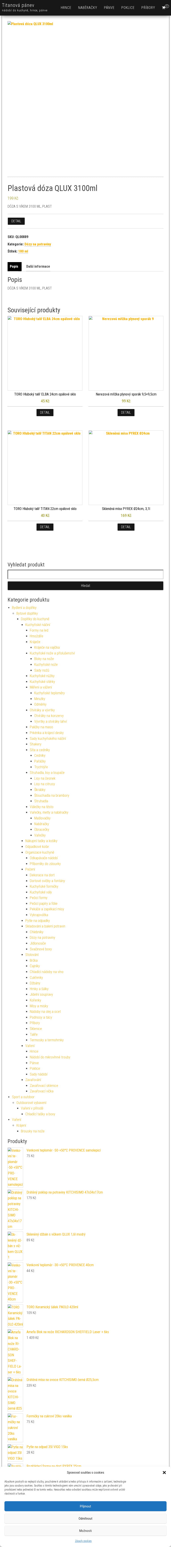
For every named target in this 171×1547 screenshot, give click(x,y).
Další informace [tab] (38, 266)
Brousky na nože (33, 1131)
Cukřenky (36, 977)
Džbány (35, 983)
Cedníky (39, 755)
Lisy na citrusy (44, 784)
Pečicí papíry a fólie (43, 903)
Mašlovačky (42, 818)
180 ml (23, 251)
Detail (16, 221)
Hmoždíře (36, 636)
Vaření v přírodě (32, 1108)
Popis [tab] (14, 266)
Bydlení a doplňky (24, 608)
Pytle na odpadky (37, 921)
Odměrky (40, 704)
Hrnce (66, 8)
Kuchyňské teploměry (49, 693)
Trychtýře (41, 767)
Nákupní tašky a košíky (41, 841)
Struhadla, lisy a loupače (47, 772)
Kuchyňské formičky (44, 886)
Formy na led (39, 630)
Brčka (34, 960)
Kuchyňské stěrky (42, 682)
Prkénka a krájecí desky (47, 733)
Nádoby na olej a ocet (45, 1011)
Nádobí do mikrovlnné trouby (50, 1057)
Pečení (30, 869)
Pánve (109, 8)
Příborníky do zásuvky (45, 864)
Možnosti (85, 1531)
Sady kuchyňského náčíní (48, 738)
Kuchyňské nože (46, 664)
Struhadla (41, 801)
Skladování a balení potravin (45, 926)
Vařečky (40, 835)
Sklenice (36, 1029)
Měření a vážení (41, 687)
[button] (164, 1472)
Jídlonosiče (38, 943)
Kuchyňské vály (41, 892)
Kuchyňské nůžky (42, 676)
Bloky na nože (44, 659)
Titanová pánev (18, 5)
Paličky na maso (41, 727)
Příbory (148, 8)
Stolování (32, 955)
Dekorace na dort (42, 875)
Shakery (35, 744)
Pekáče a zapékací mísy (47, 909)
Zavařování (33, 1080)
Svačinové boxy (41, 949)
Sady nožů (41, 670)
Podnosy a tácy (41, 1017)
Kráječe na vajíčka (47, 647)
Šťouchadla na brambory (51, 795)
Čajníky (35, 966)
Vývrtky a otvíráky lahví (50, 721)
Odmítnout (85, 1519)
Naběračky (87, 8)
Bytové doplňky (27, 613)
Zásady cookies (83, 1541)
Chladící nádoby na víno (46, 972)
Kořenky (35, 1000)
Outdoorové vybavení (31, 1103)
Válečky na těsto (41, 807)
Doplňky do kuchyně (35, 619)
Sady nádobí (38, 1074)
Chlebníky (36, 932)
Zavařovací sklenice (44, 1086)
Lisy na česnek (44, 778)
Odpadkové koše (37, 847)
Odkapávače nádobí (44, 858)
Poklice (128, 8)
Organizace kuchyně (39, 852)
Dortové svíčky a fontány (47, 881)
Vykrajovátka (39, 915)
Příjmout (85, 1506)
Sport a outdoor (23, 1097)
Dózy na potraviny (37, 244)
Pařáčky (40, 761)
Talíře (34, 1034)
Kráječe (35, 642)
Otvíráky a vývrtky (42, 710)
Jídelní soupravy (41, 994)
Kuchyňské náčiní (37, 625)
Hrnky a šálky (39, 989)
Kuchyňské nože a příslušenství (52, 653)
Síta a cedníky (40, 750)
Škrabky (39, 790)
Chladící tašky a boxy (40, 1114)
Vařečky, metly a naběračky (49, 812)
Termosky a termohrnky (47, 1040)
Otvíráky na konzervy (49, 716)
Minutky (39, 699)
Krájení (21, 1125)
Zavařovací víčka (41, 1091)
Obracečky (41, 829)
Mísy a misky (39, 1006)
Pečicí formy (38, 898)
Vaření (30, 1046)
